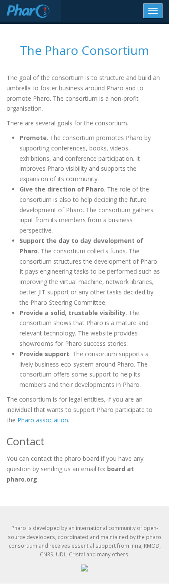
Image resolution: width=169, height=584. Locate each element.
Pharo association (42, 420)
